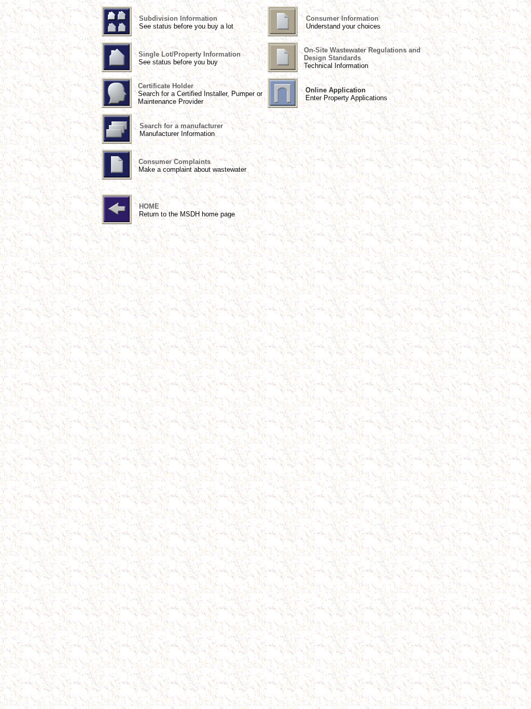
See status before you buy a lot (186, 26)
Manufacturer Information (177, 134)
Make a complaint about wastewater (192, 169)
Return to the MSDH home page (187, 214)
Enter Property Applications (346, 98)
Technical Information (336, 66)
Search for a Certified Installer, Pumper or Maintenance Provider (200, 97)
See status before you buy (178, 62)
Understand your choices (343, 26)
